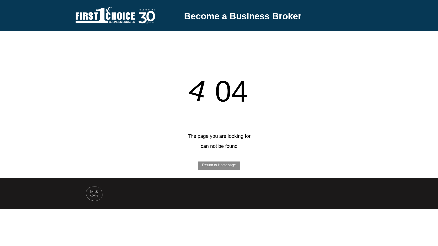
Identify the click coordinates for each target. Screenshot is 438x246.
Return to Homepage (219, 165)
